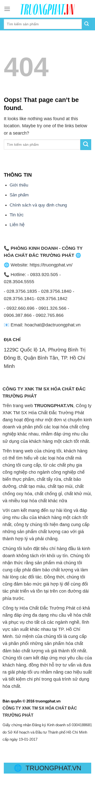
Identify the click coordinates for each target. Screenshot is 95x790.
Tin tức (17, 214)
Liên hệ (17, 224)
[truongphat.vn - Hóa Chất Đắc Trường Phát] (47, 9)
